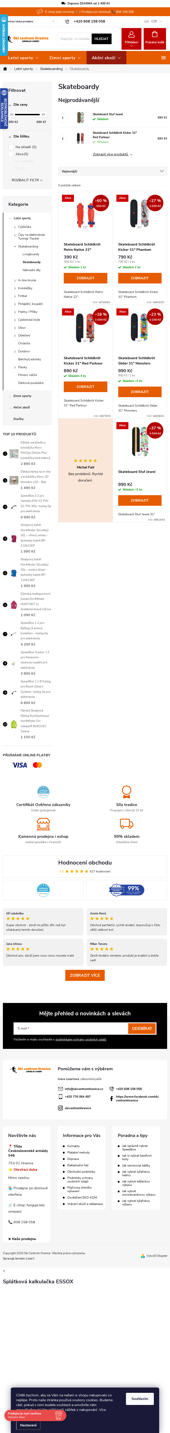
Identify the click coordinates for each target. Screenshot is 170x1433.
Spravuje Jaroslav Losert (18, 1259)
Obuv (22, 328)
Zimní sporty (22, 396)
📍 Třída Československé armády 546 (28, 1151)
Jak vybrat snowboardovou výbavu (138, 1193)
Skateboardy (32, 262)
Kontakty (73, 1146)
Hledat (101, 38)
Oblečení (24, 335)
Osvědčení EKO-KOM (82, 1197)
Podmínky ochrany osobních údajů (80, 1179)
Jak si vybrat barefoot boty (137, 1157)
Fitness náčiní (27, 375)
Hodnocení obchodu (85, 863)
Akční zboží (21, 407)
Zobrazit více (85, 975)
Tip (19, 168)
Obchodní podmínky (81, 1172)
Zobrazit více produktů (111, 154)
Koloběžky (25, 288)
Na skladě (25, 147)
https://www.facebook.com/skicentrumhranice (137, 1099)
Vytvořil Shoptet (157, 1256)
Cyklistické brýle (29, 320)
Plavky (22, 367)
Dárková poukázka (30, 383)
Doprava (73, 1159)
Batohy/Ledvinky (29, 359)
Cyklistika (24, 227)
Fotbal (22, 296)
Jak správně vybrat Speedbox (135, 1147)
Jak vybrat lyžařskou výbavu (136, 1202)
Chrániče (24, 343)
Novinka (23, 161)
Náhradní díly (32, 270)
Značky (18, 419)
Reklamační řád (77, 1165)
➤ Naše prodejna (22, 1239)
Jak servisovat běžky (136, 1165)
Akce (21, 154)
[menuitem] (23, 58)
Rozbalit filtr (25, 180)
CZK (154, 21)
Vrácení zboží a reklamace (85, 1204)
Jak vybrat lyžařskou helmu (136, 1173)
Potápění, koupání (30, 304)
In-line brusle (27, 280)
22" (85, 227)
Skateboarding (28, 246)
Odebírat (142, 1028)
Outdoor (24, 351)
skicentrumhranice (78, 1108)
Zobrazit (86, 278)
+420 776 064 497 (78, 1097)
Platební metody (78, 1152)
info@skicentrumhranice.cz (84, 1089)
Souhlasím (139, 1398)
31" (139, 227)
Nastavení (28, 1425)
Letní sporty (22, 218)
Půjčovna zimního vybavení (79, 1189)
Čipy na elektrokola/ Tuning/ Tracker (31, 237)
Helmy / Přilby (27, 312)
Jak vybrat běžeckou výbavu (136, 1183)
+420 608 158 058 (129, 1089)
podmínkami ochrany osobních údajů (81, 1039)
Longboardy (31, 254)
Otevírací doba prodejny (19, 21)
